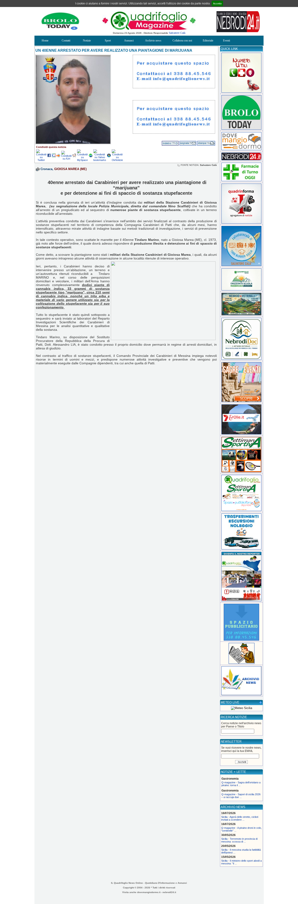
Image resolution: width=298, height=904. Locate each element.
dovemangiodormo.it (148, 892)
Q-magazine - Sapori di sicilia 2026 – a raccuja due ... (241, 795)
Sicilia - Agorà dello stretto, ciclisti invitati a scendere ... (239, 818)
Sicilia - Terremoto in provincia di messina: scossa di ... (239, 840)
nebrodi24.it (169, 892)
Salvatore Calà (177, 32)
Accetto (217, 3)
